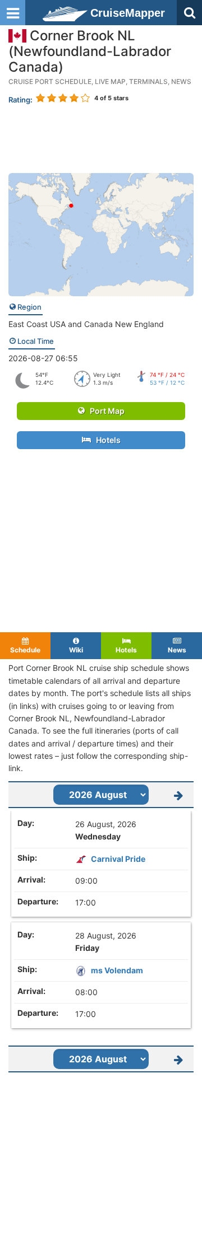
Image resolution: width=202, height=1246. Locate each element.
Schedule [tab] (25, 650)
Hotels (106, 440)
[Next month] (178, 794)
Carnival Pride (118, 859)
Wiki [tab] (76, 650)
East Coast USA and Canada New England (86, 324)
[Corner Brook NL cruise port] (101, 234)
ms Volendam (117, 970)
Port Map (105, 411)
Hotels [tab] (126, 650)
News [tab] (177, 650)
